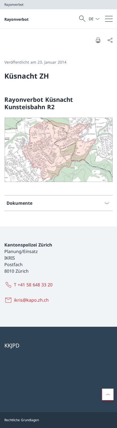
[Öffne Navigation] (109, 19)
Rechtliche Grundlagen (21, 420)
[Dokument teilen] (110, 40)
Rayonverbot (16, 19)
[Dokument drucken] (98, 40)
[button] (108, 394)
